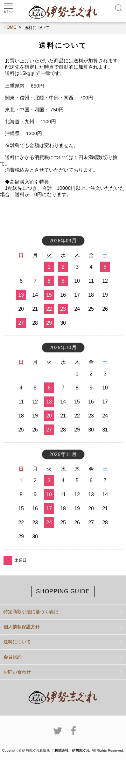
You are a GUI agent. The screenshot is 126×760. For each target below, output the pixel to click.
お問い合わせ (17, 672)
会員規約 (13, 656)
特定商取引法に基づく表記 (31, 611)
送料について (17, 641)
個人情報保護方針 (22, 626)
